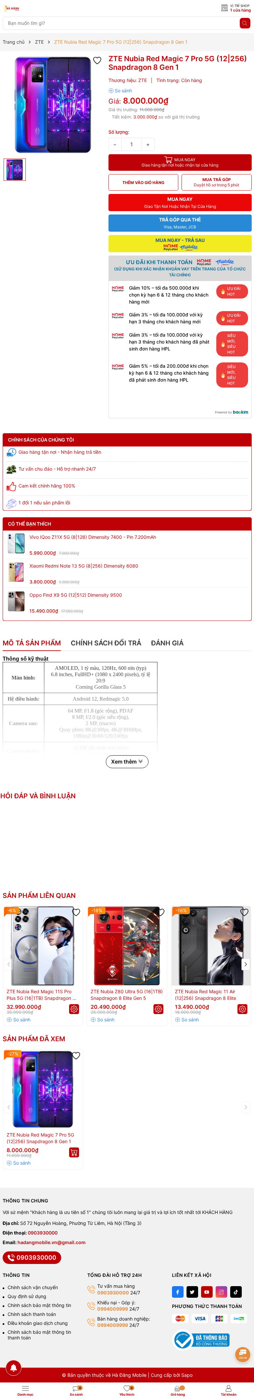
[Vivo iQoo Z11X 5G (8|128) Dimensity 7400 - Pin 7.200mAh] (16, 543)
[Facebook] (178, 1292)
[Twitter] (192, 1292)
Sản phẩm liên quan (39, 896)
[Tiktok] (236, 1292)
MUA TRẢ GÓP (216, 182)
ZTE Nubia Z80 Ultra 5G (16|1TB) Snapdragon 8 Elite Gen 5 (127, 995)
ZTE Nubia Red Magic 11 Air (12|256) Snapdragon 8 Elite (205, 995)
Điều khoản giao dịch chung (38, 1323)
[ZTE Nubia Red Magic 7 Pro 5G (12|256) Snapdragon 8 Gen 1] (43, 1089)
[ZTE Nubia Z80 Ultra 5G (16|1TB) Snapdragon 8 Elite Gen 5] (127, 946)
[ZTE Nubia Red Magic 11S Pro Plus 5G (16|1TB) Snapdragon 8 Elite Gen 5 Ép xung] (43, 946)
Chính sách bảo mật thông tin (39, 1305)
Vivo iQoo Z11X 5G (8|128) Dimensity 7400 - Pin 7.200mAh (92, 537)
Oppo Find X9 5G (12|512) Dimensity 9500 (75, 595)
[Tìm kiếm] (245, 23)
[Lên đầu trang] (243, 1333)
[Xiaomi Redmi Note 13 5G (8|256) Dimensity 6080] (16, 572)
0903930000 (43, 1233)
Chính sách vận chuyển (33, 1287)
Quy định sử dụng (27, 1296)
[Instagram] (221, 1292)
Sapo (186, 1375)
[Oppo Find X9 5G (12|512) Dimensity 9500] (16, 601)
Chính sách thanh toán (32, 1314)
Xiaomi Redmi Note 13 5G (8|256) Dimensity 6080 (83, 566)
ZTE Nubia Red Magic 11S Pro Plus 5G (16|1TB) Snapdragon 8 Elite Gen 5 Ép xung (41, 995)
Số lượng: (118, 132)
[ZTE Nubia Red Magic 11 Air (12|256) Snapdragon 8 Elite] (211, 946)
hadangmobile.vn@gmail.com (52, 1242)
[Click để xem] (53, 104)
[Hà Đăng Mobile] (32, 8)
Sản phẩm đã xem (34, 1039)
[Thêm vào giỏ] (74, 1152)
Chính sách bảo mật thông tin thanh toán (39, 1334)
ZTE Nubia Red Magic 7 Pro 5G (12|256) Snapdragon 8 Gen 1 (40, 1138)
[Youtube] (207, 1292)
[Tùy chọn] (74, 1009)
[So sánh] (120, 90)
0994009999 (112, 1309)
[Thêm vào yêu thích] (97, 60)
